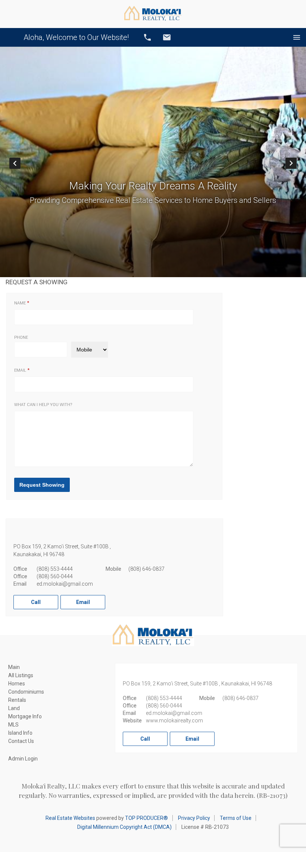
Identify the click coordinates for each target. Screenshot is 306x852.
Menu (296, 37)
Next (296, 163)
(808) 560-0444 (55, 576)
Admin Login (23, 759)
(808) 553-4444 (55, 569)
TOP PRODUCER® (146, 818)
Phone (21, 337)
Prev (20, 163)
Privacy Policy (194, 818)
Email (166, 37)
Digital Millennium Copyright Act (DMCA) (124, 827)
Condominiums (26, 692)
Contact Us (21, 741)
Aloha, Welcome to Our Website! (76, 37)
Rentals (17, 700)
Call (147, 37)
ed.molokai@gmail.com (65, 584)
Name (20, 303)
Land (14, 708)
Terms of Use (236, 818)
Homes (16, 684)
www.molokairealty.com (174, 721)
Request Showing (42, 485)
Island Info (20, 733)
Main (14, 667)
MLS (13, 725)
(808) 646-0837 (146, 569)
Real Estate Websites (70, 818)
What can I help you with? (43, 404)
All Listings (20, 675)
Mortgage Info (25, 716)
